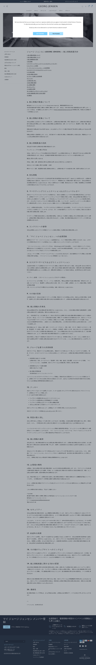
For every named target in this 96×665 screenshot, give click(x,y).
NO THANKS (40, 33)
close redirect (81, 19)
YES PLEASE (56, 33)
